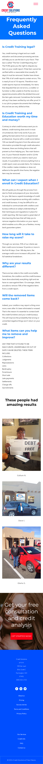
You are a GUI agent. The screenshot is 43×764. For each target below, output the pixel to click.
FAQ (21, 743)
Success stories (21, 705)
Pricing (21, 700)
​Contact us (21, 748)
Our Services (21, 734)
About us (21, 696)
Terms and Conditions (21, 709)
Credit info (21, 739)
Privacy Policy (21, 713)
